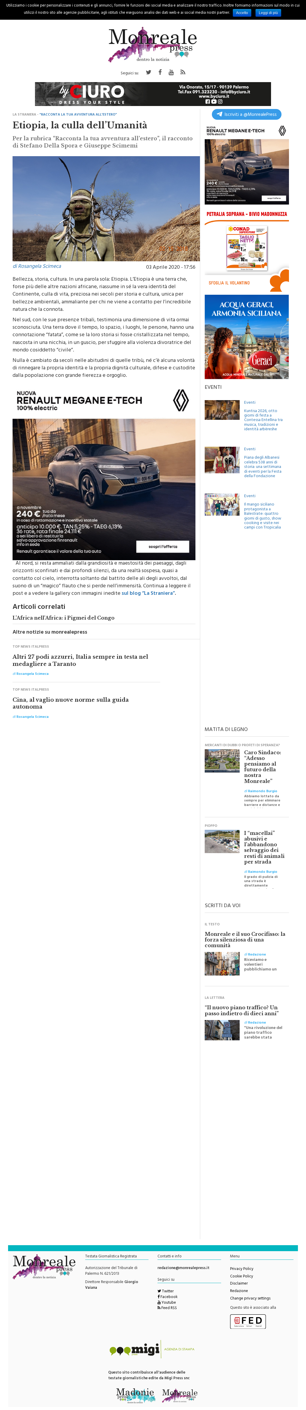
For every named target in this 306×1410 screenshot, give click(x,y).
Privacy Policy (241, 1269)
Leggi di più (268, 13)
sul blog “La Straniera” (148, 594)
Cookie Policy (241, 1276)
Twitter (167, 1291)
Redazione (239, 1291)
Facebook (169, 1297)
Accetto (242, 13)
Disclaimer (239, 1284)
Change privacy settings (250, 1299)
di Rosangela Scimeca (37, 267)
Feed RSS (168, 1308)
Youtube (168, 1303)
